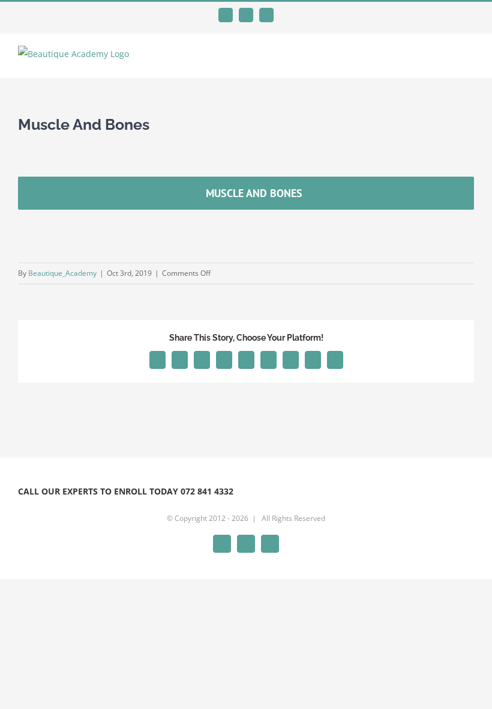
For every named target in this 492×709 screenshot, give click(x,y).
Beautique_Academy (62, 273)
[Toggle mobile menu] (469, 59)
